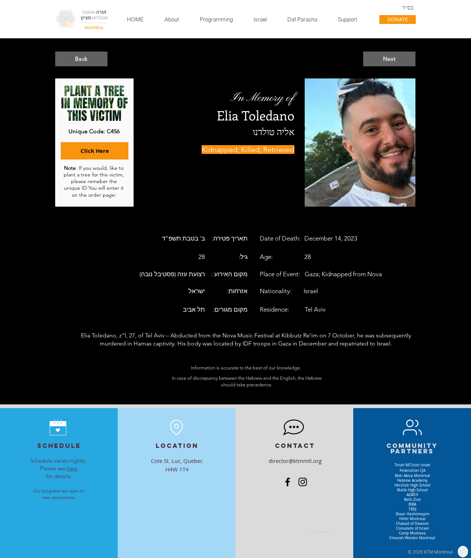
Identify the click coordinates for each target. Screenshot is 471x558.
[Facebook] (287, 482)
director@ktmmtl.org (295, 460)
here (72, 468)
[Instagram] (302, 482)
